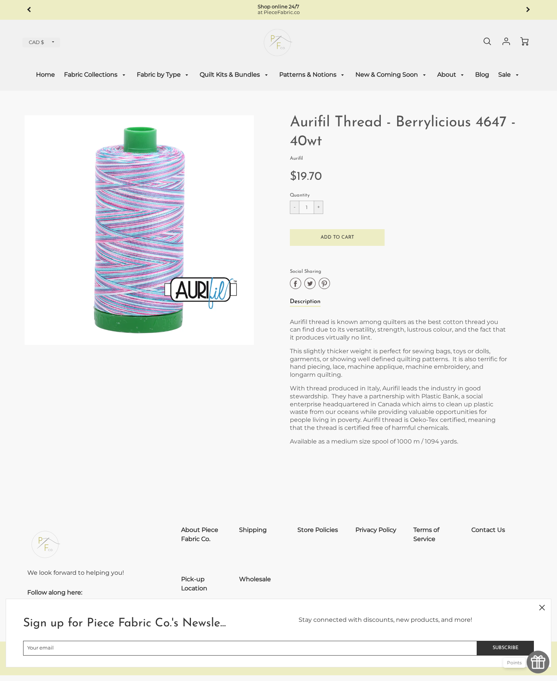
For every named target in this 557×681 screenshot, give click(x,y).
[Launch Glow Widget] (538, 662)
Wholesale (255, 579)
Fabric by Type (159, 74)
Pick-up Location (194, 584)
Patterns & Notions (308, 74)
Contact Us (488, 529)
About (447, 74)
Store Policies (317, 529)
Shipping (253, 529)
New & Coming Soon (387, 74)
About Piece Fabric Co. (199, 534)
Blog (482, 74)
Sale (505, 74)
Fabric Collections (91, 74)
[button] (337, 237)
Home (45, 74)
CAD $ (36, 42)
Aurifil (296, 158)
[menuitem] (45, 75)
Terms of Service (426, 534)
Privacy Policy (375, 529)
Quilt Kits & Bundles (230, 74)
